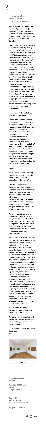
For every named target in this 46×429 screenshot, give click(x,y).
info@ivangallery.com (17, 408)
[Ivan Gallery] (7, 7)
